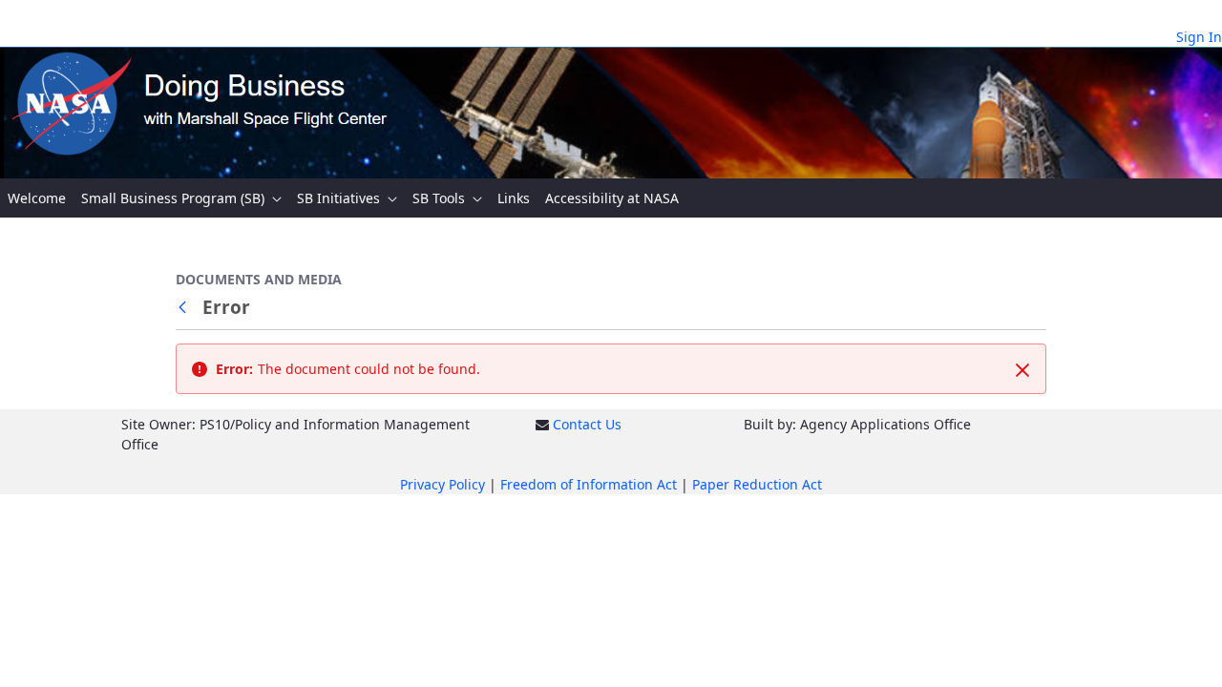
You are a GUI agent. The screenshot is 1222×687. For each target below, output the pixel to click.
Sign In (1199, 37)
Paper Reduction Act (757, 484)
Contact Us (587, 424)
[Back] (186, 308)
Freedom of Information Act (588, 484)
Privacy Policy (442, 484)
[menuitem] (37, 198)
